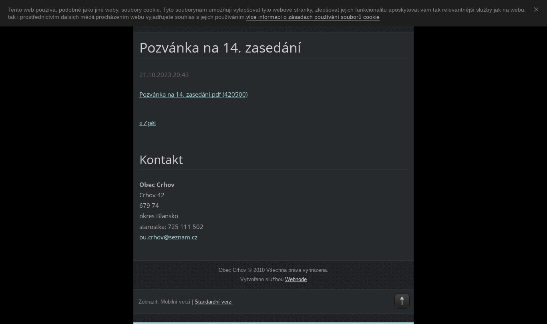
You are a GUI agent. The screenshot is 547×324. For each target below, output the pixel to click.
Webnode (296, 279)
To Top (402, 301)
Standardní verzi (214, 302)
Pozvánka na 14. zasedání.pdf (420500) (193, 94)
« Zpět (147, 123)
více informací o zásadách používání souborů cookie (313, 17)
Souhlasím (538, 9)
